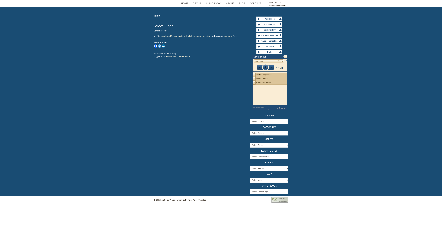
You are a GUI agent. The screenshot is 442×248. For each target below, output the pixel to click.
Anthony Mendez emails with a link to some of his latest (186, 36)
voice (187, 56)
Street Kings (163, 26)
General (157, 31)
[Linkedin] (163, 46)
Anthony (228, 36)
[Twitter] (159, 46)
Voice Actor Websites (197, 200)
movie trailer (171, 56)
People (164, 31)
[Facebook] (155, 46)
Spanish (180, 56)
